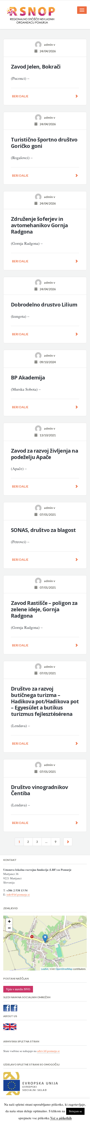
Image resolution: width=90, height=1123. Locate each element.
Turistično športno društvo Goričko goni (44, 142)
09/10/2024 (47, 362)
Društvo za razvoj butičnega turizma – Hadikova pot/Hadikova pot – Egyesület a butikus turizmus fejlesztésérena (45, 701)
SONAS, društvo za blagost (43, 529)
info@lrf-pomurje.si (18, 894)
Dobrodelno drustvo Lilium (44, 304)
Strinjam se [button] (75, 1111)
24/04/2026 (47, 51)
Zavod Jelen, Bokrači (36, 66)
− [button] (9, 928)
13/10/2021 (47, 435)
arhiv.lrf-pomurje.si (48, 1051)
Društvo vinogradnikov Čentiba (39, 790)
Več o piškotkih (61, 1118)
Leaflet (44, 969)
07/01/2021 (47, 514)
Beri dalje (20, 96)
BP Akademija (28, 377)
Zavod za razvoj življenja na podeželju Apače (44, 454)
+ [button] (9, 921)
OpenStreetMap (63, 969)
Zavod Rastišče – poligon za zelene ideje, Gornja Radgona (44, 609)
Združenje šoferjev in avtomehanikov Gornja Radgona (39, 225)
